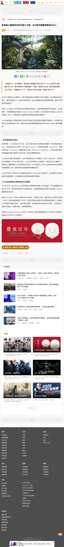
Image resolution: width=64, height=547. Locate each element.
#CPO (19, 300)
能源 (51, 2)
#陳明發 (31, 300)
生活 (47, 2)
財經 (42, 2)
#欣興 (25, 309)
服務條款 (4, 530)
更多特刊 (32, 408)
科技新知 (4, 448)
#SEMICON (21, 278)
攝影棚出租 (5, 522)
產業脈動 (4, 443)
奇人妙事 (25, 474)
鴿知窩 (4, 486)
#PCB (30, 309)
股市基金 (4, 435)
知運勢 (24, 455)
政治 (59, 2)
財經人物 (4, 440)
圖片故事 (4, 491)
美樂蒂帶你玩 (26, 503)
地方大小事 (46, 443)
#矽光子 (25, 300)
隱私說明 (4, 527)
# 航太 (27, 253)
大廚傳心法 (25, 493)
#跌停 (40, 309)
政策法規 (4, 455)
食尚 (23, 440)
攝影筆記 (4, 493)
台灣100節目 (26, 483)
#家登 (19, 289)
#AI (19, 323)
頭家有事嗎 (25, 506)
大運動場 (45, 472)
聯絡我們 (4, 525)
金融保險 (4, 445)
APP (48, 76)
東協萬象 (25, 472)
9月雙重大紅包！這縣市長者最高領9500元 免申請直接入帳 (25, 19)
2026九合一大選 (27, 485)
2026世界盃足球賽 (28, 490)
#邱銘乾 (25, 289)
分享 (18, 76)
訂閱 (42, 76)
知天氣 (24, 453)
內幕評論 (4, 472)
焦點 (38, 2)
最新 (10, 2)
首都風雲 (4, 474)
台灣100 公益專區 (27, 488)
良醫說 (24, 498)
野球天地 (45, 469)
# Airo (13, 253)
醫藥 (23, 443)
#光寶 (37, 323)
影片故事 (4, 488)
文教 (23, 448)
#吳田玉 (42, 278)
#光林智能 (24, 323)
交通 (23, 435)
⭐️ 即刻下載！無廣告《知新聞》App (15, 247)
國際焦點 (4, 450)
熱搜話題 (25, 469)
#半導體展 (28, 278)
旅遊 (23, 437)
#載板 (35, 309)
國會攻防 (4, 469)
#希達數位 (31, 323)
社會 (55, 2)
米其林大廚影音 (6, 496)
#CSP (47, 278)
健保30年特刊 (26, 501)
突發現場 (45, 435)
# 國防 (20, 253)
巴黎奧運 (45, 474)
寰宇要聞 (25, 467)
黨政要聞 (4, 467)
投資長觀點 (5, 437)
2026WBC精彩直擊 (28, 495)
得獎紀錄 (4, 520)
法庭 (44, 437)
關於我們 (4, 514)
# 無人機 (5, 253)
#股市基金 (47, 30)
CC (11, 30)
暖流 (44, 440)
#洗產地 (20, 309)
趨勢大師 (4, 453)
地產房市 (4, 458)
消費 (23, 445)
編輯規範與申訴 (6, 517)
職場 (23, 450)
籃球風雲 (45, 467)
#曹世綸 (35, 278)
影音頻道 (4, 483)
